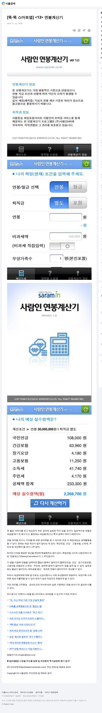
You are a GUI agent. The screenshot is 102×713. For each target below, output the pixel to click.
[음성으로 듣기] (74, 30)
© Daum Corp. (8, 704)
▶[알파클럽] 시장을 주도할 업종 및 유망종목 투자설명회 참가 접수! (38, 660)
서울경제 (10, 3)
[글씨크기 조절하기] (84, 30)
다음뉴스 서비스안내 (10, 692)
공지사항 (38, 692)
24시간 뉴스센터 (26, 692)
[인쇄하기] (89, 30)
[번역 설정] (79, 30)
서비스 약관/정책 (51, 692)
